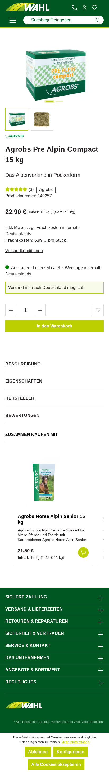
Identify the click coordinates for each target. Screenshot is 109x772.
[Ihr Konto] (84, 7)
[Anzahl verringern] (10, 310)
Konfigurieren (70, 752)
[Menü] (12, 21)
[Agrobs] (14, 138)
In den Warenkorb (54, 326)
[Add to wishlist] (98, 310)
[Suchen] (98, 20)
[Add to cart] (83, 552)
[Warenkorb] (101, 7)
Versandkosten (92, 722)
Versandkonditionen (24, 251)
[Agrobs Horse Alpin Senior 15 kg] (44, 483)
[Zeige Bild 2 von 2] (59, 101)
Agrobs (46, 189)
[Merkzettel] (94, 7)
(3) (31, 189)
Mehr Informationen (75, 742)
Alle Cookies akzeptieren (56, 764)
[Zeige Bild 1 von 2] (49, 101)
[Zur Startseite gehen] (27, 7)
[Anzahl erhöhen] (40, 310)
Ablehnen (38, 752)
